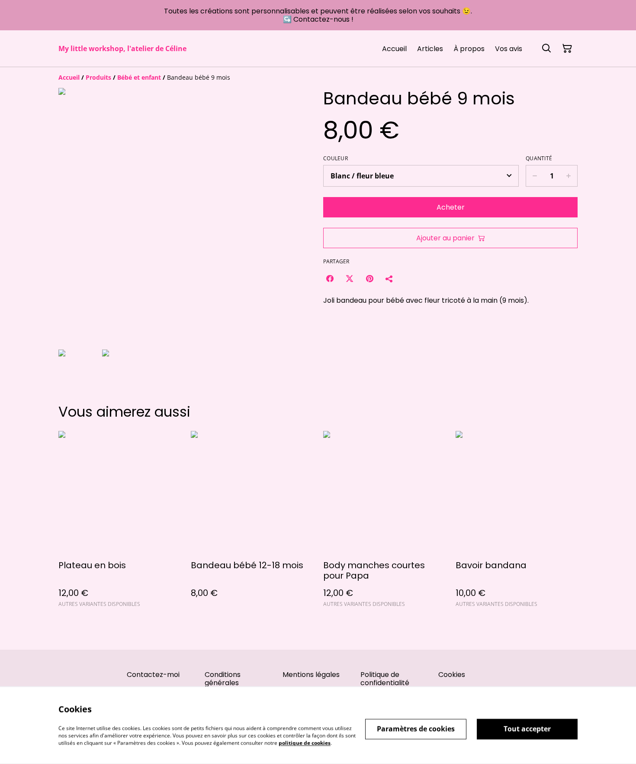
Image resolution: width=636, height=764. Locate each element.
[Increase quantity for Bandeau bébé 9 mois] (569, 176)
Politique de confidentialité (384, 679)
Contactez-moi (153, 675)
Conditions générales (223, 679)
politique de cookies (305, 742)
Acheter (451, 207)
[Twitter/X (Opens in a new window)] (349, 278)
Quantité (539, 158)
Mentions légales (311, 675)
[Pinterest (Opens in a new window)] (369, 278)
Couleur (335, 158)
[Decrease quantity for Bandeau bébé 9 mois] (534, 176)
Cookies (451, 675)
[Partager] (389, 278)
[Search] (546, 48)
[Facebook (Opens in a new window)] (329, 278)
